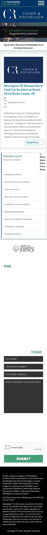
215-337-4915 (10, 4)
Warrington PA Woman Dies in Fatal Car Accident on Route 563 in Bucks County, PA (23, 89)
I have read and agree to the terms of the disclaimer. (26, 435)
